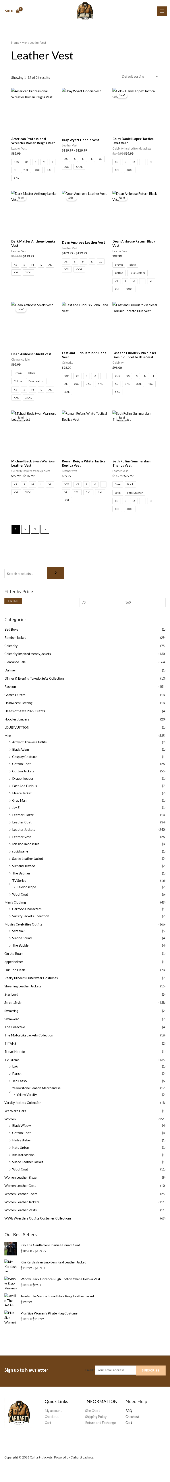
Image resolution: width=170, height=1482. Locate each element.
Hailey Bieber (21, 1140)
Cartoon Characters (27, 909)
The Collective (14, 1027)
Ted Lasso (19, 1081)
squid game (20, 851)
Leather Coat (22, 822)
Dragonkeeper (22, 778)
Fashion (10, 687)
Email (90, 1370)
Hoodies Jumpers (16, 719)
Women (10, 1119)
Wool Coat (20, 894)
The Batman (21, 873)
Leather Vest (21, 837)
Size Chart (92, 1411)
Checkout (52, 1417)
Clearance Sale (15, 662)
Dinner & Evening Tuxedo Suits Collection (34, 678)
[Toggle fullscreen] (19, 1470)
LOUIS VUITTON (16, 727)
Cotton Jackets (23, 771)
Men (7, 736)
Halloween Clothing (18, 703)
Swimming (11, 1011)
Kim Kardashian (23, 1155)
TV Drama (11, 1060)
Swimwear (11, 1019)
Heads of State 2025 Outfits (24, 711)
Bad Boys (11, 629)
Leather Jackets (23, 829)
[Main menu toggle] (162, 11)
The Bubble (20, 945)
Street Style (12, 1002)
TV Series (19, 880)
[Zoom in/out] (6, 1470)
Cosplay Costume (24, 757)
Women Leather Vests (20, 1210)
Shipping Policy (95, 1417)
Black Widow (21, 1125)
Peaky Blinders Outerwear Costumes (31, 978)
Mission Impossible (25, 844)
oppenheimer (13, 962)
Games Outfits (14, 695)
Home (15, 42)
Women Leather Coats (20, 1194)
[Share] (32, 1470)
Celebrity (10, 646)
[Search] (55, 573)
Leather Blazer (23, 815)
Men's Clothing (15, 902)
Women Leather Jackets (21, 1202)
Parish (16, 1073)
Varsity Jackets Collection (30, 916)
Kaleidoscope (26, 887)
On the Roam (13, 953)
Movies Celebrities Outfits (23, 924)
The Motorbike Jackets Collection (28, 1035)
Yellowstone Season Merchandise (36, 1088)
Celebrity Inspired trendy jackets (27, 654)
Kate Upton (20, 1147)
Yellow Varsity (27, 1095)
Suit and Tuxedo (23, 866)
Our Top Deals (14, 970)
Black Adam (20, 749)
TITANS (10, 1043)
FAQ (129, 1411)
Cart (48, 1423)
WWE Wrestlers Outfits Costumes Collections (37, 1218)
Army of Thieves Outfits (29, 742)
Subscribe (150, 1370)
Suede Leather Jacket (27, 858)
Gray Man (19, 800)
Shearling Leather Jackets (22, 986)
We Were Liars (15, 1111)
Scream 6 (18, 931)
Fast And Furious (24, 786)
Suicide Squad (22, 938)
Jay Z (15, 807)
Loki (15, 1066)
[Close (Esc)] (45, 1470)
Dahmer (10, 670)
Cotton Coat (21, 764)
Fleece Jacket (22, 793)
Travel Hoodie (14, 1052)
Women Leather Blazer (21, 1177)
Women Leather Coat (20, 1186)
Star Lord (11, 994)
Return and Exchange (100, 1423)
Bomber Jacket (15, 637)
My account (53, 1411)
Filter (13, 600)
